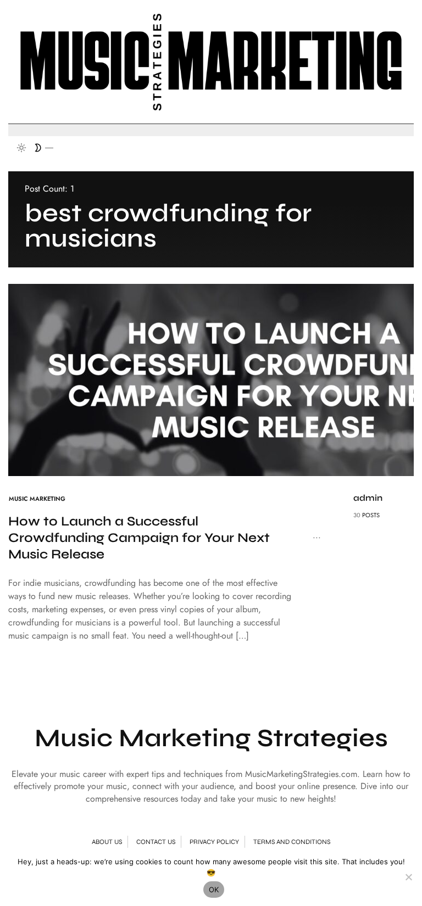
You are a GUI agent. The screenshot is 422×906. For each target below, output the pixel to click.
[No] (408, 876)
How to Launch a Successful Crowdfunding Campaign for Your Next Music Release (139, 537)
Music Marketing (37, 498)
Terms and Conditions (291, 842)
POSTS (371, 515)
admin (367, 498)
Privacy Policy (214, 842)
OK (214, 889)
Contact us (155, 842)
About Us (107, 842)
